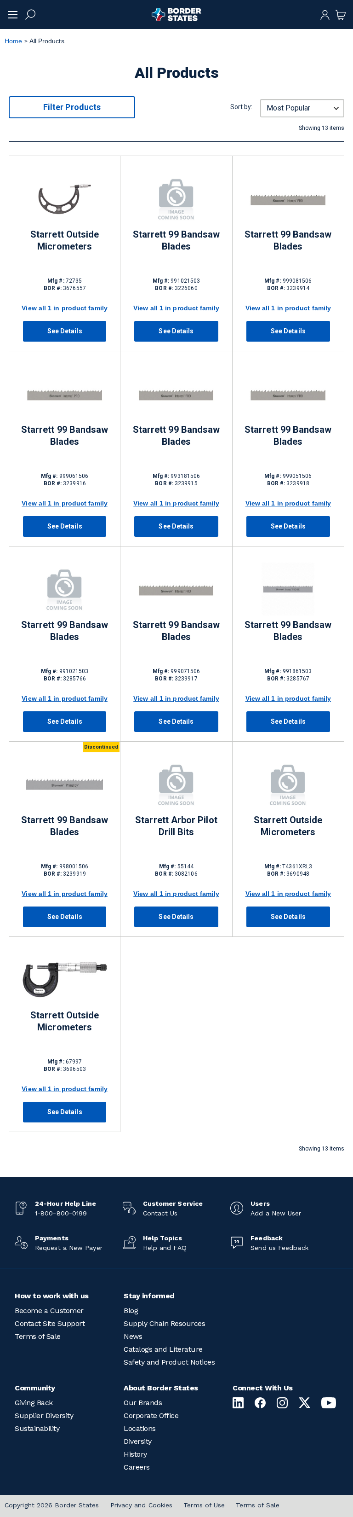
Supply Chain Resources (164, 1323)
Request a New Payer (68, 1247)
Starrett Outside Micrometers (64, 240)
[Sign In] (324, 14)
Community (35, 1387)
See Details (64, 331)
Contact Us (160, 1213)
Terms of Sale (38, 1336)
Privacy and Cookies (141, 1505)
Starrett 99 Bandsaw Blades (176, 240)
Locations (140, 1428)
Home (13, 41)
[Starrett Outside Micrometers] (64, 198)
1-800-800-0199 (61, 1213)
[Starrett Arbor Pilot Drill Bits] (176, 784)
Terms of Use (204, 1505)
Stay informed (149, 1295)
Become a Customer (49, 1310)
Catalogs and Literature (163, 1349)
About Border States (161, 1387)
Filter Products (72, 107)
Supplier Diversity (44, 1415)
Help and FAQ (165, 1247)
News (133, 1336)
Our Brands (143, 1402)
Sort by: (241, 106)
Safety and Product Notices (169, 1362)
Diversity (138, 1441)
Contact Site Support (50, 1323)
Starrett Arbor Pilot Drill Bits (176, 825)
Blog (131, 1310)
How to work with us (52, 1295)
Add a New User (276, 1213)
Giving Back (34, 1402)
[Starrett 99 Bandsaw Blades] (176, 198)
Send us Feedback (279, 1247)
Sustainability (37, 1428)
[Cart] (340, 14)
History (135, 1454)
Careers (137, 1467)
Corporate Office (151, 1415)
